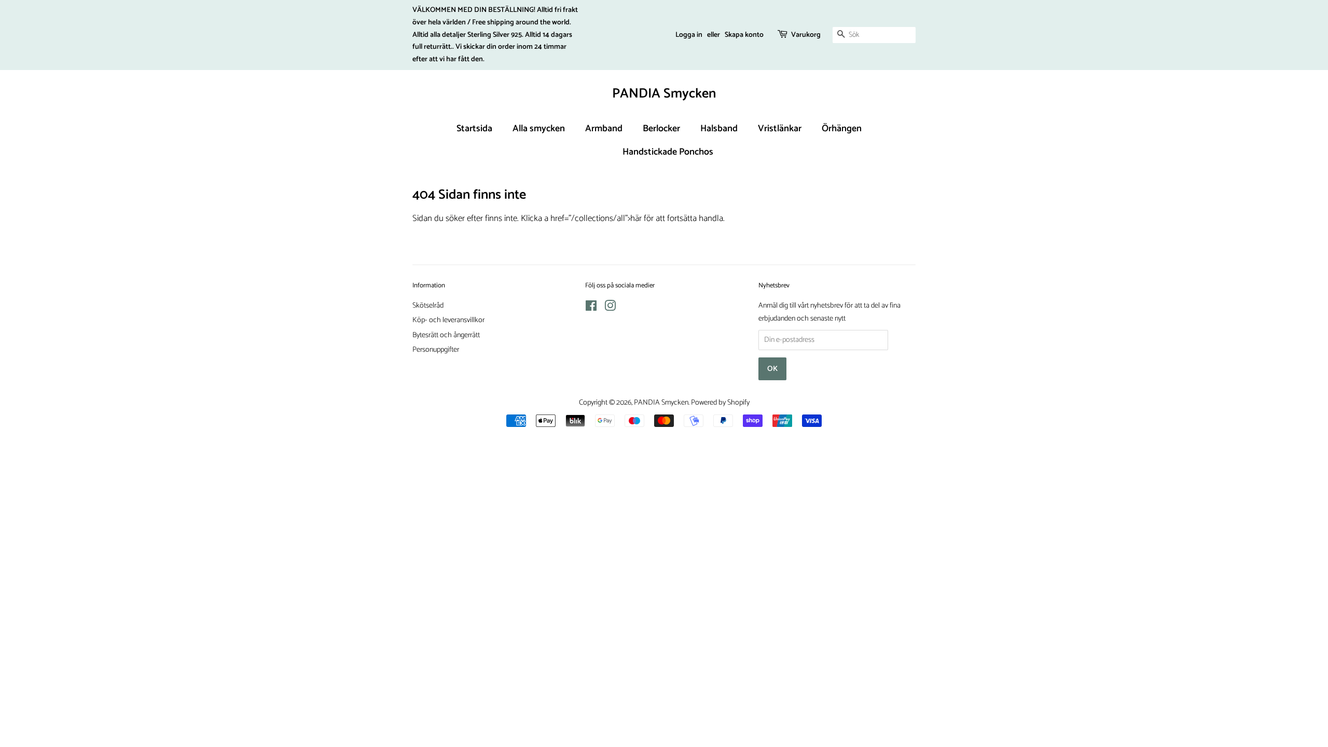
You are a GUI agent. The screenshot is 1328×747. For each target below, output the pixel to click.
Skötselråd (428, 305)
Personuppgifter (435, 349)
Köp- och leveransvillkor (448, 320)
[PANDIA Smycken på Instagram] (610, 308)
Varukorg (806, 35)
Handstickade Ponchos (667, 152)
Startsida (474, 128)
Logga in (688, 35)
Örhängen (842, 128)
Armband (603, 128)
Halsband (719, 128)
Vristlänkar (779, 128)
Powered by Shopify (720, 402)
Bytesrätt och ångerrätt (446, 335)
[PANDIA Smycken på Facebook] (591, 308)
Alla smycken (539, 128)
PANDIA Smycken (664, 94)
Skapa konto (744, 35)
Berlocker (661, 128)
